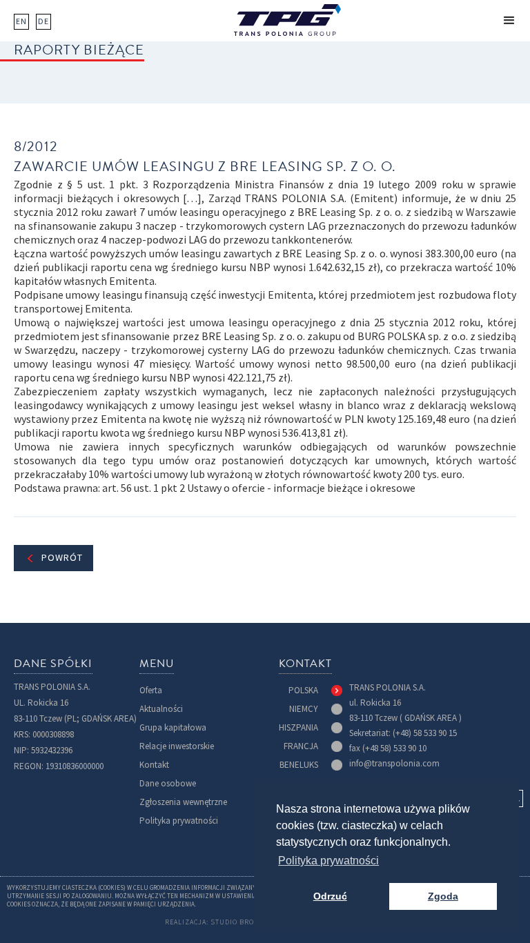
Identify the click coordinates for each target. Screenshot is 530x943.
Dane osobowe (167, 783)
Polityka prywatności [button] (328, 860)
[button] (509, 20)
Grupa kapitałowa (172, 727)
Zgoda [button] (443, 896)
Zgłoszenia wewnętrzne (183, 802)
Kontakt (154, 765)
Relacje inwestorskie (176, 746)
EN (21, 21)
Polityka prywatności (178, 820)
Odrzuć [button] (330, 896)
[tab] (315, 690)
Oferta (150, 690)
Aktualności (161, 709)
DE (43, 21)
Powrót (62, 557)
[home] (287, 20)
